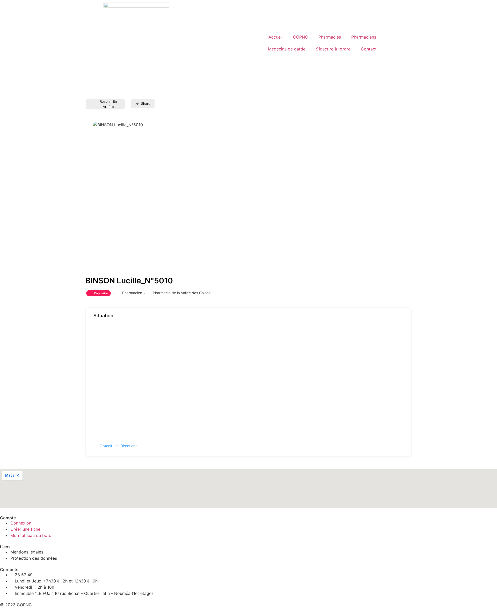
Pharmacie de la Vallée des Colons (181, 293)
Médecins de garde (286, 48)
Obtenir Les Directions (118, 446)
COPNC (300, 37)
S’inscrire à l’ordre (333, 48)
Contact (369, 48)
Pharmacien (132, 293)
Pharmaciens (363, 37)
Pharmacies (329, 37)
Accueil (275, 37)
